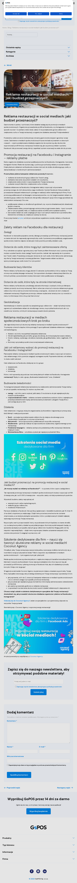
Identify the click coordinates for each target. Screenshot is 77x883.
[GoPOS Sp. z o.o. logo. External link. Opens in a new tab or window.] (7, 3)
